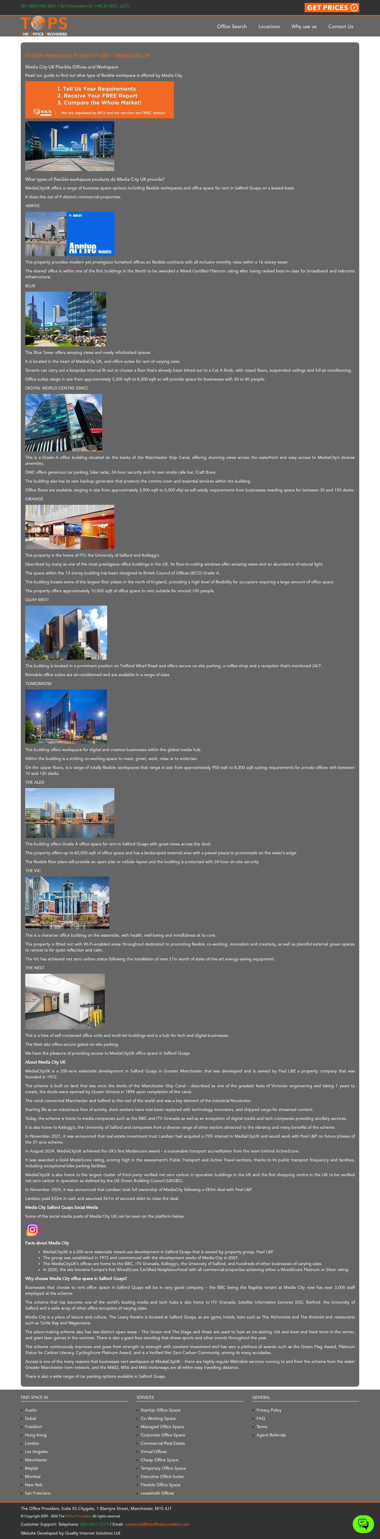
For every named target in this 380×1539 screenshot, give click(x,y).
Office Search (232, 26)
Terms (261, 1426)
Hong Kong (36, 1435)
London (32, 1443)
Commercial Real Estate (163, 1443)
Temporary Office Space (163, 1468)
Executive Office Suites (162, 1476)
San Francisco (37, 1493)
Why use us (304, 26)
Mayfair (32, 1468)
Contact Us (340, 26)
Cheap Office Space (159, 1459)
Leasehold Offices (157, 1493)
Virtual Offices (154, 1451)
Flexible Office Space (160, 1484)
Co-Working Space (158, 1418)
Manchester (36, 1459)
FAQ (260, 1418)
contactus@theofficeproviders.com (157, 1524)
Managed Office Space (162, 1426)
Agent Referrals (271, 1435)
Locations (269, 26)
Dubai (30, 1418)
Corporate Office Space (163, 1435)
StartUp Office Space (160, 1410)
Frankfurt (33, 1426)
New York (33, 1484)
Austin (31, 1410)
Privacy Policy (268, 1410)
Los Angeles (36, 1451)
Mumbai (32, 1476)
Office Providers (78, 1516)
